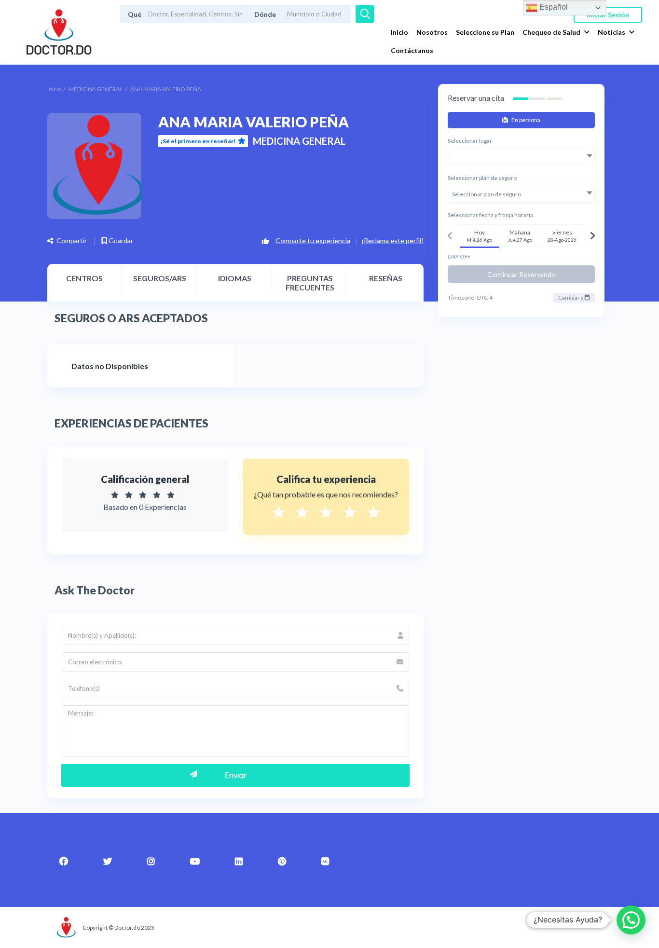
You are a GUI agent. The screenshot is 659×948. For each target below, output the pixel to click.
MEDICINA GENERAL (96, 89)
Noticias (611, 32)
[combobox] (521, 156)
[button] (631, 920)
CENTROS (84, 278)
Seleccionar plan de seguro (482, 177)
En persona (525, 120)
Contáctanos (412, 50)
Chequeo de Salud (551, 32)
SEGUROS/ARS (159, 278)
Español (552, 7)
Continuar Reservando (521, 274)
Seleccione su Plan (485, 32)
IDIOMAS (234, 278)
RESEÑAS (385, 278)
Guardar (120, 240)
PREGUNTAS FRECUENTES (310, 283)
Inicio (399, 32)
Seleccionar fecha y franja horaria (490, 215)
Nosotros (432, 32)
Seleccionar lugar (470, 140)
